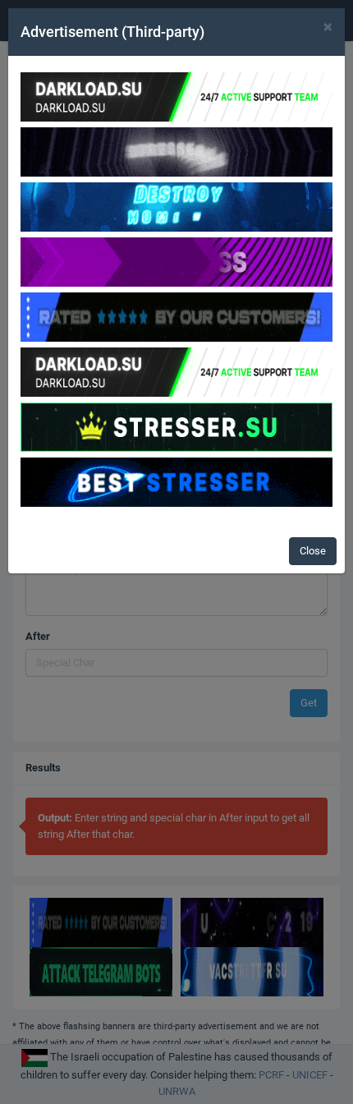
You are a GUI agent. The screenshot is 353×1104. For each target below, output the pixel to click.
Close (313, 551)
